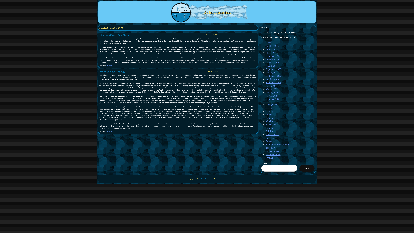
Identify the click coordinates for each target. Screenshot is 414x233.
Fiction (269, 108)
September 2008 (273, 69)
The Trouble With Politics (114, 35)
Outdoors (270, 128)
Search (307, 168)
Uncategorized (273, 151)
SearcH (265, 163)
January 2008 (272, 72)
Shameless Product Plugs (278, 144)
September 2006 (273, 82)
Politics (109, 65)
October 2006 (272, 79)
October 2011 (272, 42)
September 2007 (273, 76)
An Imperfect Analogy (112, 71)
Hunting (269, 117)
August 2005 (272, 95)
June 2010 (270, 49)
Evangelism (271, 104)
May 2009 (270, 66)
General (269, 114)
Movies (269, 121)
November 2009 (273, 59)
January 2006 (272, 92)
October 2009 (272, 62)
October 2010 (272, 46)
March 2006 (271, 89)
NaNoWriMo (272, 124)
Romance (270, 141)
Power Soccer (272, 134)
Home (264, 28)
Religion (109, 131)
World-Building (273, 154)
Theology (270, 147)
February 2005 (273, 99)
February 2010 (273, 56)
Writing (269, 157)
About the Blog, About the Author (280, 32)
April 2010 (271, 52)
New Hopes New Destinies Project (279, 37)
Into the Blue (206, 179)
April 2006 (271, 85)
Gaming (269, 111)
